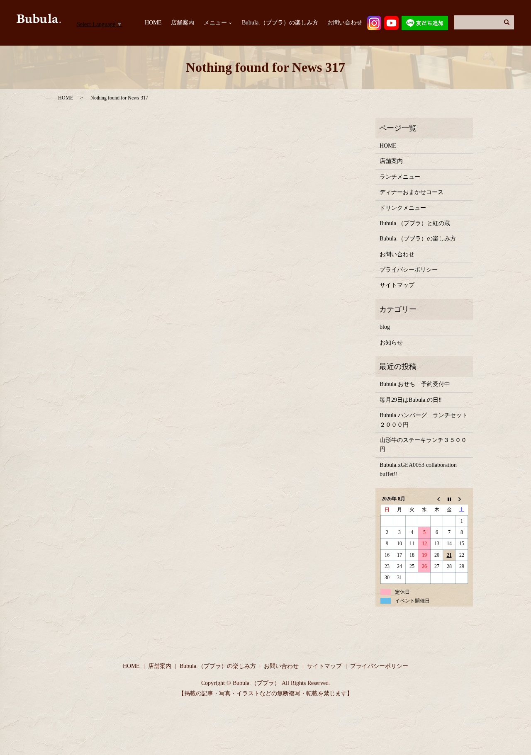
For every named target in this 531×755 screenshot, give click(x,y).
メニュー (215, 23)
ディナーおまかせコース (411, 192)
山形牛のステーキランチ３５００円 (423, 444)
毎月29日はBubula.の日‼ (411, 400)
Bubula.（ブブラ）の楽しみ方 (280, 23)
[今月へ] (449, 498)
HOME (153, 23)
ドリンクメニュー (403, 208)
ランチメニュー (400, 177)
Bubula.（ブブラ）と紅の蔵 (415, 223)
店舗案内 (182, 23)
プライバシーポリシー (409, 270)
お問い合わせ (344, 23)
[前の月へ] (437, 498)
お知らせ (391, 343)
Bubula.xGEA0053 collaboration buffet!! (418, 469)
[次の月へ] (461, 498)
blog (385, 327)
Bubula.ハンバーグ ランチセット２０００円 (424, 419)
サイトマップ (397, 285)
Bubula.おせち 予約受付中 (415, 384)
